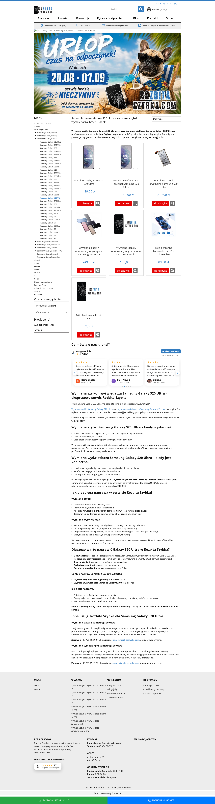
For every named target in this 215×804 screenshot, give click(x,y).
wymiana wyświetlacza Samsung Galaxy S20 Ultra (141, 409)
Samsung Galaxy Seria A (47, 132)
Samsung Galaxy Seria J (47, 135)
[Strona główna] (43, 9)
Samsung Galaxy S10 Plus (50, 210)
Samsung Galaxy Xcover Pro (48, 257)
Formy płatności (151, 685)
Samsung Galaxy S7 (48, 235)
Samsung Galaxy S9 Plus (50, 219)
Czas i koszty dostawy (153, 689)
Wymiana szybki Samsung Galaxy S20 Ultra (92, 409)
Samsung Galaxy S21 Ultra (50, 185)
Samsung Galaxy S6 (48, 238)
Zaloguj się (112, 689)
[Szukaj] (141, 9)
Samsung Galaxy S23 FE (49, 167)
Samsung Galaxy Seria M (47, 241)
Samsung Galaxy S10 (48, 216)
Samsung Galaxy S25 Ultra (50, 145)
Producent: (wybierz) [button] (46, 305)
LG (35, 276)
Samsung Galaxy (41, 129)
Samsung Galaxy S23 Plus (50, 163)
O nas (37, 685)
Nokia (36, 279)
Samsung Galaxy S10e (49, 213)
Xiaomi (37, 260)
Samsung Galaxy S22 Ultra (50, 173)
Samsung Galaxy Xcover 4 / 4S (49, 251)
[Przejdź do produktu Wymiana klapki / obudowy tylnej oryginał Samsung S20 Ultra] (89, 228)
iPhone (37, 126)
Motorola (38, 269)
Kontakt (38, 689)
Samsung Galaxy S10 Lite (50, 207)
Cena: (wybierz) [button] (43, 312)
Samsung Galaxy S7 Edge (50, 232)
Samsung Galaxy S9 (48, 223)
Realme (37, 266)
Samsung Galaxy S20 (48, 204)
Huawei (37, 272)
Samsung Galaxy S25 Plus (50, 142)
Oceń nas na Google (170, 351)
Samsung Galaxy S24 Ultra (50, 151)
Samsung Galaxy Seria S (47, 139)
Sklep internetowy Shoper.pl (107, 793)
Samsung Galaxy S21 (48, 191)
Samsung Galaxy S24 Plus (50, 154)
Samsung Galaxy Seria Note (48, 244)
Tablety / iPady (40, 285)
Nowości (37, 291)
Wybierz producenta (44, 325)
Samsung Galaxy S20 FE (49, 195)
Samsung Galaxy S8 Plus (50, 226)
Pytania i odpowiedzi (153, 693)
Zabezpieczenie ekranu (43, 288)
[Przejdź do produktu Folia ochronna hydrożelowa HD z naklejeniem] (163, 228)
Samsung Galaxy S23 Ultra (50, 160)
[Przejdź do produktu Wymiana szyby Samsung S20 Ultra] (89, 160)
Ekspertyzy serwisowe (43, 282)
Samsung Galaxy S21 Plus (50, 188)
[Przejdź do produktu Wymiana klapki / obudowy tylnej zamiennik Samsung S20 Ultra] (126, 228)
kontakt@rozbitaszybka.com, (126, 639)
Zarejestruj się (114, 685)
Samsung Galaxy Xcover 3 (47, 248)
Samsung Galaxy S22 (48, 179)
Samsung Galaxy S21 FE (49, 182)
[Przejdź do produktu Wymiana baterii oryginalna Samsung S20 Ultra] (163, 160)
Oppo (36, 263)
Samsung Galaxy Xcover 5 (47, 254)
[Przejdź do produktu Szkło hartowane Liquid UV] (89, 295)
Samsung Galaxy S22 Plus (50, 176)
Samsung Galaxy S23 (48, 170)
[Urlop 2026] (107, 73)
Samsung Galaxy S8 (48, 229)
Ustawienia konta (115, 697)
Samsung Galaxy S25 (48, 148)
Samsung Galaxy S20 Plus (50, 201)
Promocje (38, 294)
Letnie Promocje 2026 (43, 123)
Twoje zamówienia (116, 693)
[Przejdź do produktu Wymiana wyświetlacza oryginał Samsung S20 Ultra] (126, 160)
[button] (97, 203)
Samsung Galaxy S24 (48, 157)
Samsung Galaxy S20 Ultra (50, 198)
